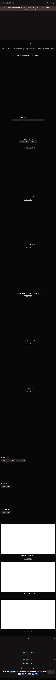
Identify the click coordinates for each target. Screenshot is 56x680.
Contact (28, 633)
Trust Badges (27, 659)
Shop (33, 141)
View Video (17, 120)
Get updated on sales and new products (28, 647)
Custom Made (28, 596)
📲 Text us (50, 671)
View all (28, 58)
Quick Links (27, 642)
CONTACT (27, 638)
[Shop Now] (28, 476)
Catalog (28, 558)
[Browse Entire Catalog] (28, 539)
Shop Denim (21, 460)
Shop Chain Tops (8, 460)
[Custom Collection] (28, 577)
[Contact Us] (28, 614)
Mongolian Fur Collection (33, 120)
